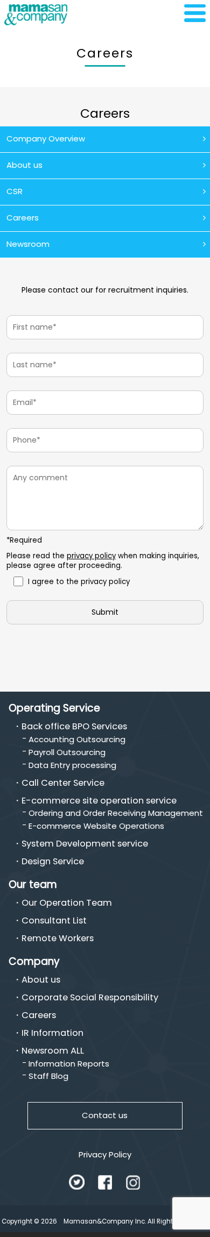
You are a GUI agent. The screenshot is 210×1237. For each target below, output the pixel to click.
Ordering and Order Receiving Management (116, 813)
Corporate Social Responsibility (90, 998)
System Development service (85, 844)
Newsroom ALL (53, 1051)
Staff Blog (48, 1076)
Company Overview (45, 138)
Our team (33, 885)
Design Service (53, 862)
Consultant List (54, 921)
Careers (22, 217)
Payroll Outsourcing (67, 752)
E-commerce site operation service (99, 801)
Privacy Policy (105, 1154)
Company (34, 962)
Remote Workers (58, 938)
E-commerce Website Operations (96, 825)
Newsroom (28, 244)
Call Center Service (63, 783)
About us (24, 164)
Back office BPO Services (74, 727)
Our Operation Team (67, 903)
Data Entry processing (72, 765)
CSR (14, 191)
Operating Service (54, 708)
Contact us (105, 1115)
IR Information (52, 1033)
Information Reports (69, 1063)
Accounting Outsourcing (77, 739)
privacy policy (91, 556)
